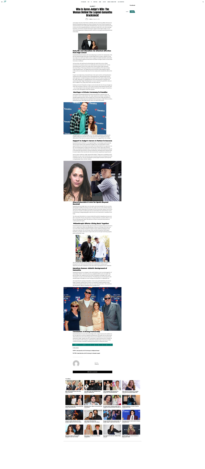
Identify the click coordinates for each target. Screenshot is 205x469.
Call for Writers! (121, 1)
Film (88, 1)
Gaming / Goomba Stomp (111, 1)
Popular (132, 11)
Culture (104, 1)
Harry (91, 19)
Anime (100, 1)
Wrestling (95, 1)
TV (91, 1)
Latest (127, 11)
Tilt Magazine (83, 1)
